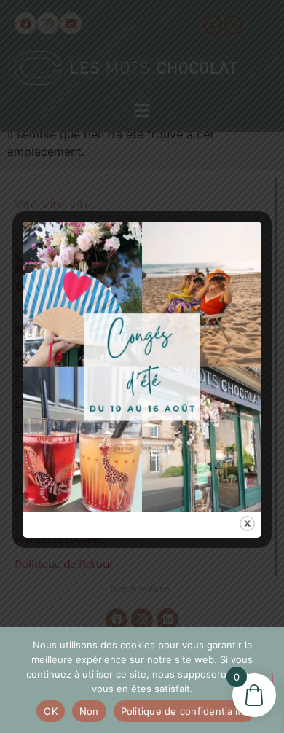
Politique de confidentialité (184, 711)
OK (51, 711)
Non (89, 711)
